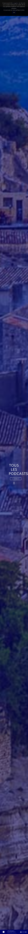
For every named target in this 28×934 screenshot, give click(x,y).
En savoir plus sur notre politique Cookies (14, 10)
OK (14, 12)
